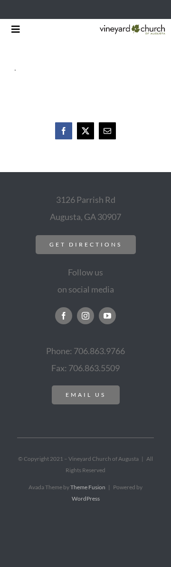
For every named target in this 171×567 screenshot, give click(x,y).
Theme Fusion (87, 487)
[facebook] (63, 315)
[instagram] (85, 315)
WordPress (86, 498)
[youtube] (107, 315)
